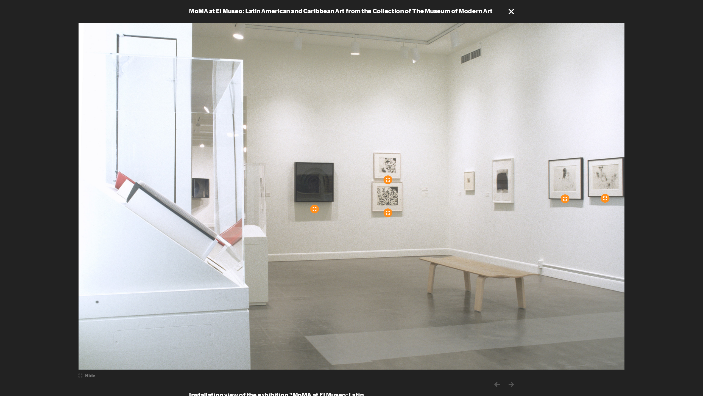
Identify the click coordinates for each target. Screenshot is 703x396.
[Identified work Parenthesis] (388, 179)
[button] (511, 11)
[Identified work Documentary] (388, 212)
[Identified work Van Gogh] (565, 198)
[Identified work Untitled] (605, 198)
